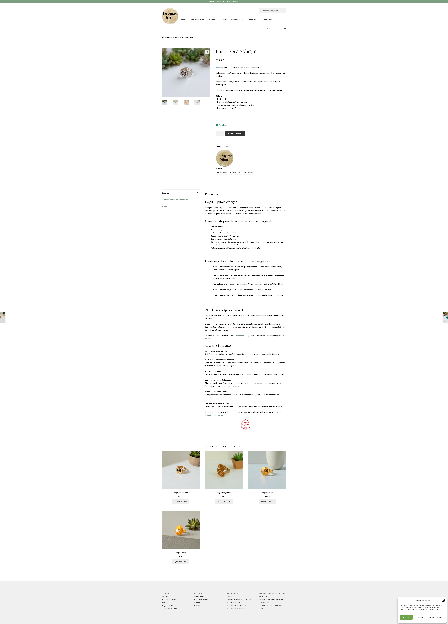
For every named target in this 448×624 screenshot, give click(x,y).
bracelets (221, 415)
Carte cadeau (267, 19)
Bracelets (212, 19)
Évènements (252, 19)
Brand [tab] (164, 206)
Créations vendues (201, 599)
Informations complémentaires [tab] (175, 199)
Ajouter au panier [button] (181, 501)
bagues (245, 412)
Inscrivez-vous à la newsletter (271, 599)
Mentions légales (233, 602)
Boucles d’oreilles (198, 19)
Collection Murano (169, 608)
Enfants (223, 19)
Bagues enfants (168, 605)
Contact (230, 596)
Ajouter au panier (235, 134)
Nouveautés (235, 19)
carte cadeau (238, 335)
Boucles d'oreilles (169, 599)
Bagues (183, 19)
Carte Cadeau (199, 605)
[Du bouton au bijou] (224, 158)
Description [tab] (167, 193)
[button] (443, 600)
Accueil (167, 37)
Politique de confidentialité (238, 605)
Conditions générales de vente (239, 599)
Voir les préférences (436, 617)
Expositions (199, 602)
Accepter (406, 617)
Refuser (420, 617)
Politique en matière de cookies (239, 608)
